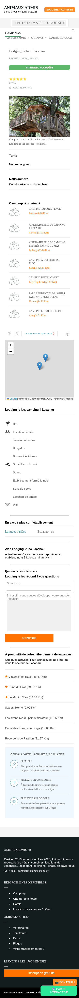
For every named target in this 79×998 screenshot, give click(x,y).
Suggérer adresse (59, 9)
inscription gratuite (41, 973)
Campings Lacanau (61, 38)
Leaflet (13, 398)
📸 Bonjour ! (65, 982)
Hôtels (17, 903)
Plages (17, 943)
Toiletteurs (19, 933)
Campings (37, 38)
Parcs (16, 938)
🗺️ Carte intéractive (58, 990)
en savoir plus (66, 865)
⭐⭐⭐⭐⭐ (17, 79)
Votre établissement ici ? (28, 948)
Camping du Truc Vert (44, 277)
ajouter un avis (22, 87)
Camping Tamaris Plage (45, 208)
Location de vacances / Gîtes (31, 909)
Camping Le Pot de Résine (45, 311)
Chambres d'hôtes (25, 898)
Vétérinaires (21, 927)
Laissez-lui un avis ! (38, 557)
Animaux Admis (21, 7)
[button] (39, 366)
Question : (13, 583)
